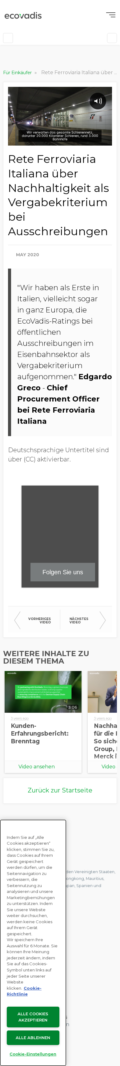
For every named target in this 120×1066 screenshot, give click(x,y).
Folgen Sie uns (62, 572)
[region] (33, 943)
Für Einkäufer (18, 72)
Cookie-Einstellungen (33, 1053)
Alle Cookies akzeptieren (33, 1017)
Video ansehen (36, 767)
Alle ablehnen (33, 1037)
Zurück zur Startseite (60, 790)
